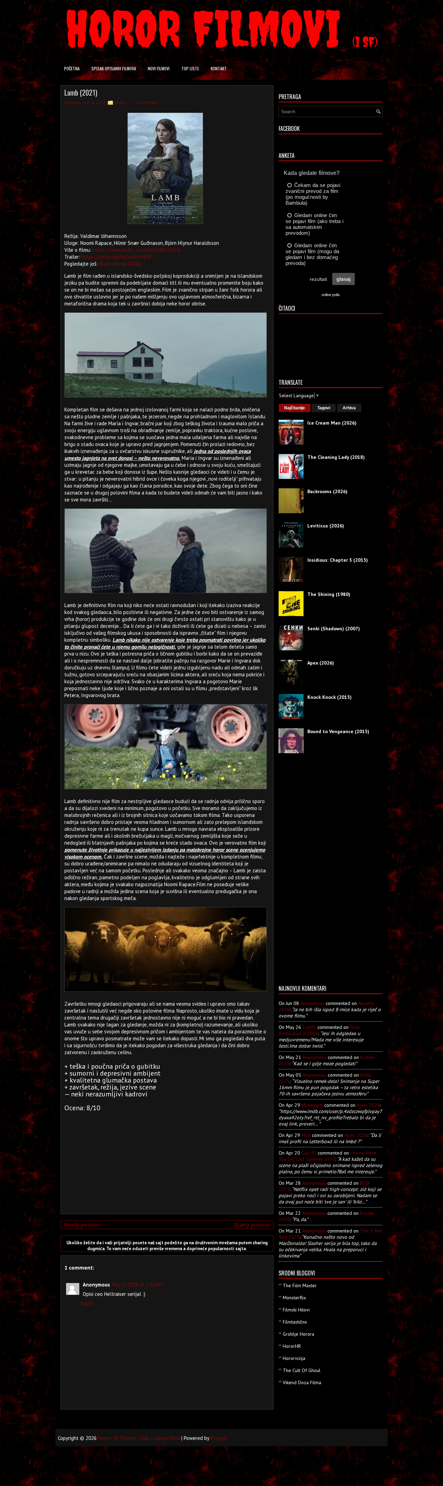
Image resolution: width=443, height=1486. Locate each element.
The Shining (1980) (328, 594)
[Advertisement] (165, 1160)
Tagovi (323, 408)
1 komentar (146, 102)
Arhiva (349, 408)
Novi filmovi (159, 68)
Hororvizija (294, 1358)
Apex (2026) (320, 663)
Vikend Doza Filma (302, 1382)
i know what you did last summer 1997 (327, 1156)
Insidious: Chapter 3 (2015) (337, 560)
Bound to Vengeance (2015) (338, 731)
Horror (120, 102)
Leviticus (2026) (325, 526)
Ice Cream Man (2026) (331, 423)
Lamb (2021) (80, 92)
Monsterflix (294, 1297)
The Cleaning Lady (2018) (336, 457)
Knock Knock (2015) (329, 697)
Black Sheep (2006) (120, 263)
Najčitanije (294, 408)
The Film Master (300, 1285)
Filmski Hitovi (296, 1310)
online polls (331, 295)
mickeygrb (312, 1105)
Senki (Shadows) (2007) (333, 628)
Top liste (190, 68)
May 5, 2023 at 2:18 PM (137, 1284)
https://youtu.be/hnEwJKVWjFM (116, 256)
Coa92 (309, 1027)
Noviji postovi (81, 1225)
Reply (87, 1303)
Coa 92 (308, 1153)
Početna (72, 68)
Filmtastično (295, 1322)
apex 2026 (368, 1105)
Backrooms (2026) (327, 491)
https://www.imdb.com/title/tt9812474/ (137, 250)
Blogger (219, 1438)
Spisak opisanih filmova (113, 68)
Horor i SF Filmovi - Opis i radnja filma (139, 1438)
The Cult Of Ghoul (301, 1370)
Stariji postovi (252, 1225)
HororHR (292, 1346)
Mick (305, 1135)
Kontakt (219, 68)
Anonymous (312, 1003)
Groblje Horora (298, 1334)
